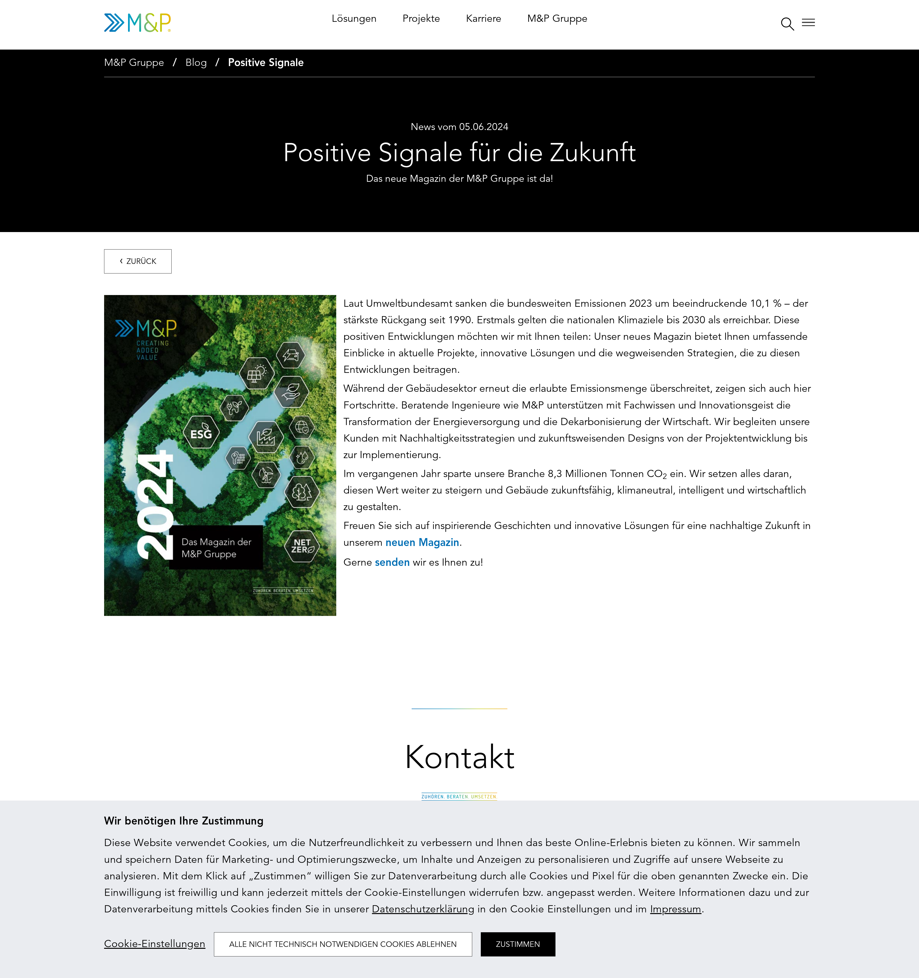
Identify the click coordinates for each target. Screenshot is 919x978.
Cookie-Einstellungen (154, 943)
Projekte (421, 18)
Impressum (675, 909)
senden (392, 563)
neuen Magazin (422, 543)
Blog (196, 62)
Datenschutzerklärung (423, 909)
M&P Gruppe (557, 18)
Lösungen (354, 18)
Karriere (483, 18)
